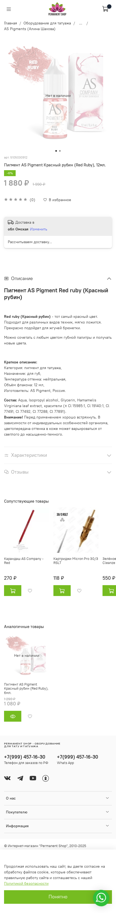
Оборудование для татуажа (47, 23)
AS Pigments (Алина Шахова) (30, 28)
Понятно (58, 897)
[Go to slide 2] (60, 151)
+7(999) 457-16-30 (24, 757)
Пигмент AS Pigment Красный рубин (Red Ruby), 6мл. (26, 688)
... (80, 23)
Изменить (38, 229)
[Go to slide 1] (56, 151)
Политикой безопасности (26, 883)
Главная (10, 23)
